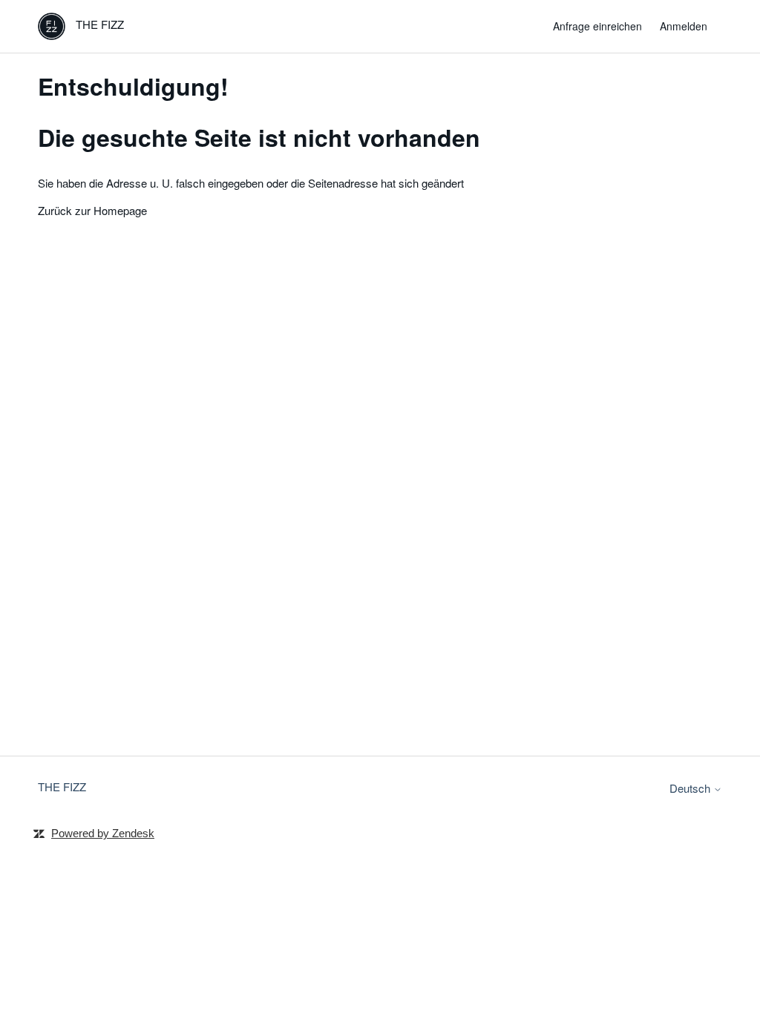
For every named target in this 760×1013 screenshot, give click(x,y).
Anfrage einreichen (597, 26)
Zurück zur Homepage (92, 210)
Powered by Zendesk (102, 833)
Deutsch (691, 788)
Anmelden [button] (683, 26)
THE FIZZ (62, 786)
